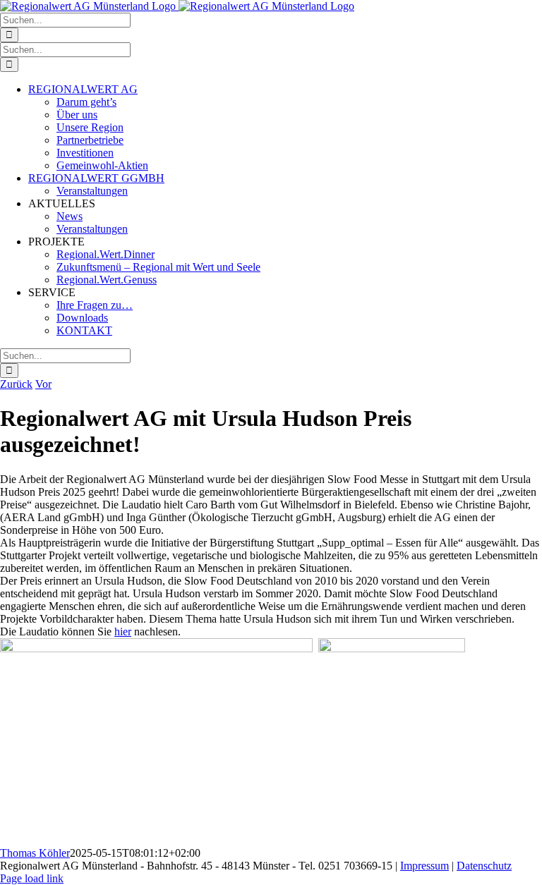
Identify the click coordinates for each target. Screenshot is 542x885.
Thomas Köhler (35, 853)
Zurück (16, 384)
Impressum (424, 866)
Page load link (32, 878)
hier (122, 631)
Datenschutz (484, 866)
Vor (43, 384)
